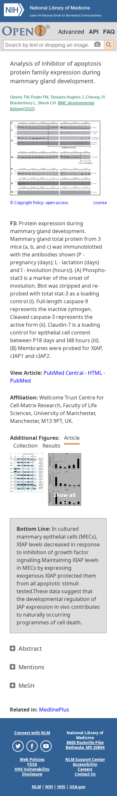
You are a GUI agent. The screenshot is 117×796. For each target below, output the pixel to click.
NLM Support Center (85, 759)
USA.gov (77, 786)
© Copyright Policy (26, 202)
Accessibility (85, 764)
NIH (49, 786)
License (100, 202)
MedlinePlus (54, 709)
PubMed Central (64, 372)
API (93, 31)
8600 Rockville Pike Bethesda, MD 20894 (85, 745)
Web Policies (32, 759)
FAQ (109, 31)
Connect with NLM (32, 733)
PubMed (20, 380)
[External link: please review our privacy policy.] (18, 746)
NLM (36, 786)
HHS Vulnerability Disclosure (32, 771)
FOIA (32, 764)
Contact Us (85, 774)
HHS (61, 786)
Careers (85, 769)
